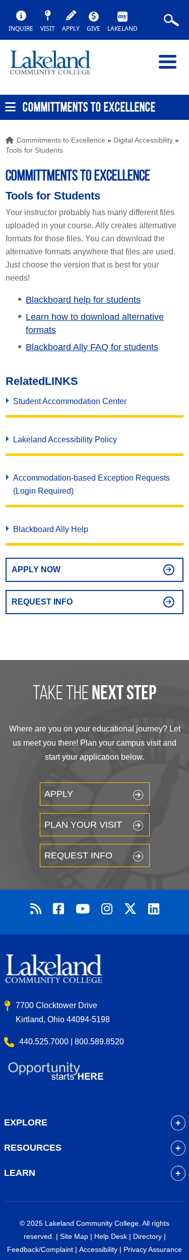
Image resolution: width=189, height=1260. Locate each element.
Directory (147, 1236)
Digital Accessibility (143, 140)
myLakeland (58, 67)
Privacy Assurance (152, 1249)
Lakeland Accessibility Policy (65, 439)
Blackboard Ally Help (50, 529)
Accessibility (98, 1249)
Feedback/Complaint (40, 1249)
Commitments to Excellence (61, 140)
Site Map (74, 1236)
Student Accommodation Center (70, 401)
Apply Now (36, 569)
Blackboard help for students (83, 300)
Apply (58, 794)
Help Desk (110, 1236)
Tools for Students (34, 150)
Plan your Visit (83, 825)
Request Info (42, 602)
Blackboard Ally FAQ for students (92, 347)
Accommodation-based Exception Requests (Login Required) (91, 484)
